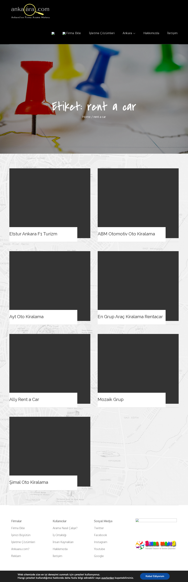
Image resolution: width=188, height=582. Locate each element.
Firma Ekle (73, 33)
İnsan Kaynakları (63, 542)
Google (99, 556)
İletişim (172, 33)
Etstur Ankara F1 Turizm (33, 233)
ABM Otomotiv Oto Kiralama (126, 233)
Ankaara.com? (20, 549)
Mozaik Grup (111, 399)
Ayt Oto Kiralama (26, 316)
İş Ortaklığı (59, 535)
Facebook (100, 535)
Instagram (100, 542)
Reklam (16, 556)
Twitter (99, 528)
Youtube (99, 549)
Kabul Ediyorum (155, 576)
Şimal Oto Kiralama (28, 482)
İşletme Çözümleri (102, 33)
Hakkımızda (151, 33)
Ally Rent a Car (24, 399)
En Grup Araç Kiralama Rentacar (130, 316)
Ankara (127, 33)
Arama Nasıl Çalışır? (65, 528)
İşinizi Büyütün (20, 535)
